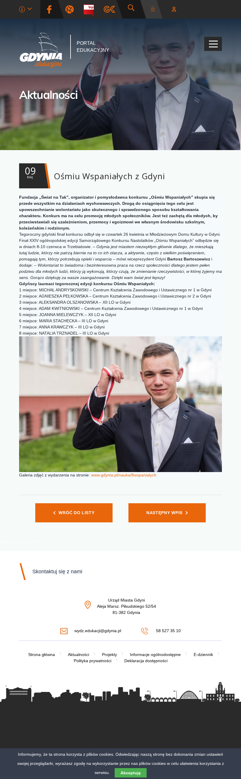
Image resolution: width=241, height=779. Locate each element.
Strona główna (41, 654)
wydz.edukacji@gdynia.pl (97, 630)
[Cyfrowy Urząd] (72, 9)
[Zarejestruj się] (174, 9)
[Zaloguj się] (154, 9)
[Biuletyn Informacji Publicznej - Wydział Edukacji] (91, 9)
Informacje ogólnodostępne (155, 654)
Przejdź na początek (19, 541)
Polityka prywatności (92, 660)
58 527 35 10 (168, 630)
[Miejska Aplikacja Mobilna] (109, 9)
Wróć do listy (76, 512)
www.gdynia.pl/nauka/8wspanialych (123, 475)
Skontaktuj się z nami (57, 571)
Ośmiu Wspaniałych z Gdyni (95, 173)
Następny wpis (164, 512)
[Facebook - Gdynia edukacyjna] (49, 9)
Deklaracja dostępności (146, 660)
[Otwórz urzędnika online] (25, 10)
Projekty (109, 654)
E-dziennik (203, 654)
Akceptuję (130, 772)
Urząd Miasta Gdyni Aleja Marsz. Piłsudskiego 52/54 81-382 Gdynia (126, 606)
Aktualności (48, 95)
